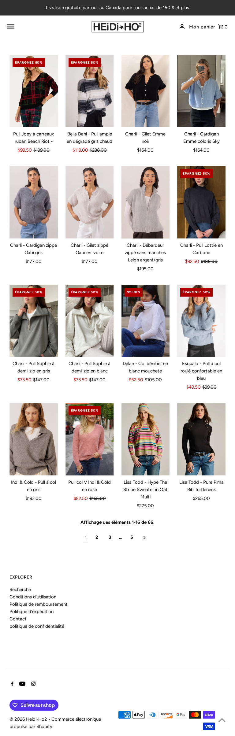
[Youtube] (21, 684)
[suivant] (144, 537)
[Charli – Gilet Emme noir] (145, 91)
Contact (18, 619)
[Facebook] (11, 684)
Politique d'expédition (31, 611)
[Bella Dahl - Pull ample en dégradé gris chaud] (89, 91)
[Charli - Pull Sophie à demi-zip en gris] (33, 321)
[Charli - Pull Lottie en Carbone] (201, 202)
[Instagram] (32, 684)
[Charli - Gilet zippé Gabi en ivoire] (89, 202)
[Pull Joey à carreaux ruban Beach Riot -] (33, 91)
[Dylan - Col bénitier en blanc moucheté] (145, 321)
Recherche (20, 589)
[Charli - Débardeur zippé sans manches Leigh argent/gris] (145, 202)
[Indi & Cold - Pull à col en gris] (33, 439)
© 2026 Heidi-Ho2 (28, 719)
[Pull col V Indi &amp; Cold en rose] (89, 439)
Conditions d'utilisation (32, 597)
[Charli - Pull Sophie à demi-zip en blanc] (89, 321)
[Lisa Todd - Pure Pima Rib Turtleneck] (201, 439)
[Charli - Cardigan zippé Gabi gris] (33, 202)
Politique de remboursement (38, 604)
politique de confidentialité (36, 626)
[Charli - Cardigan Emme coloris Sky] (201, 91)
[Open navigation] (44, 26)
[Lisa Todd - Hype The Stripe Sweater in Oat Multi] (145, 439)
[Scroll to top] (222, 720)
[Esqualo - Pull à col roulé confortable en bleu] (201, 321)
